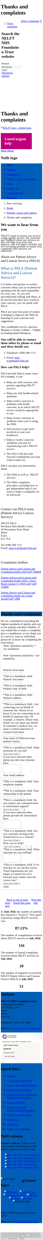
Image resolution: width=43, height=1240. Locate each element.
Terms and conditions (18, 1128)
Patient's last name (18, 678)
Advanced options (7, 74)
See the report (9, 1056)
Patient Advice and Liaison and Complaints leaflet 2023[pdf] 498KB (21, 570)
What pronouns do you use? (21, 749)
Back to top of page (17, 899)
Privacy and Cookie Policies (22, 1085)
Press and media (15, 1102)
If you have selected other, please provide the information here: (20, 815)
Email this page (21, 902)
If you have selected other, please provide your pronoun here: (19, 760)
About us (11, 1075)
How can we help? (13, 843)
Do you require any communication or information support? (20, 803)
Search (5, 63)
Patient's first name (13, 670)
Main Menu (7, 150)
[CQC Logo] (9, 1038)
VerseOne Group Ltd (26, 1221)
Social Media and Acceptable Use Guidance (21, 1109)
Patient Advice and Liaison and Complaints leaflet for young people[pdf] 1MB (18, 595)
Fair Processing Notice (19, 1089)
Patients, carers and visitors (22, 212)
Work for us (13, 1119)
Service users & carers (19, 1114)
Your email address (13, 775)
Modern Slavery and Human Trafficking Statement (22, 1096)
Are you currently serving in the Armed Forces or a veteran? (20, 833)
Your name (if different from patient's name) (19, 740)
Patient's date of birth (18, 687)
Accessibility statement (19, 1080)
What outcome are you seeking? (21, 851)
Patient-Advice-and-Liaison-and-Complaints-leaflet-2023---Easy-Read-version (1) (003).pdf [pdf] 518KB (19, 582)
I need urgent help (15, 141)
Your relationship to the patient (21, 792)
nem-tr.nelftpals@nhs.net (18, 359)
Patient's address (18, 696)
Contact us (12, 1124)
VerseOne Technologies (28, 1028)
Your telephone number (21, 783)
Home (10, 208)
